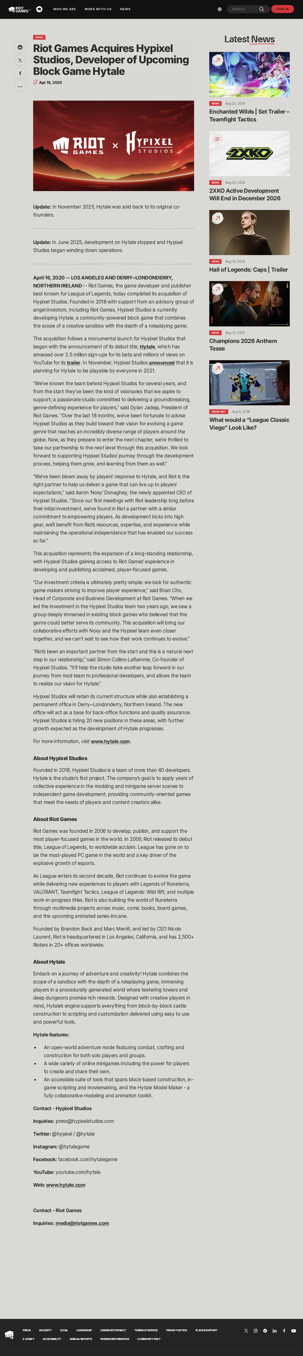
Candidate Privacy (113, 1330)
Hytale (147, 347)
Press (27, 1330)
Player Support (206, 1330)
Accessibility (52, 1339)
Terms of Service (146, 1330)
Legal (64, 1330)
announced (161, 363)
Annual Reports (81, 1339)
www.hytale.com (110, 741)
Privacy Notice (176, 1330)
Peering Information (114, 1339)
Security (45, 1330)
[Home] (40, 9)
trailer (73, 363)
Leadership (84, 1330)
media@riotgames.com (82, 1223)
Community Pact (148, 1339)
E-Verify (28, 1339)
